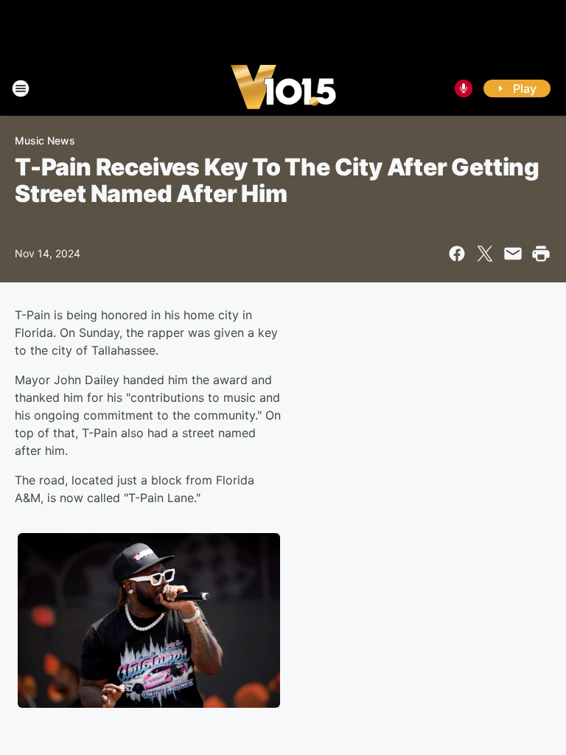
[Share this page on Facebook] (457, 253)
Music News (45, 140)
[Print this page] (541, 253)
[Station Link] (283, 88)
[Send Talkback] (463, 88)
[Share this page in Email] (513, 253)
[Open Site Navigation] (20, 88)
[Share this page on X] (485, 253)
